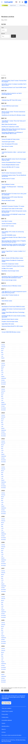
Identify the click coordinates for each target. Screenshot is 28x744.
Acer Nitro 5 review (7, 221)
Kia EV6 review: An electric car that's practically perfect (12, 94)
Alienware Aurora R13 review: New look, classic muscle (12, 197)
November (3, 382)
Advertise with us (5, 726)
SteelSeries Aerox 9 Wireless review (11, 285)
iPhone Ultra (22, 5)
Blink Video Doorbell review (9, 124)
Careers (3, 723)
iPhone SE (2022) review (8, 200)
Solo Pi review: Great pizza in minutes (12, 173)
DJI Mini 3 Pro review (7, 268)
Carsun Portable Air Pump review (10, 139)
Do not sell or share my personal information (11, 735)
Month (3, 33)
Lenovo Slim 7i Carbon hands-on (10, 295)
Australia (6, 690)
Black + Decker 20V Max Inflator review (12, 258)
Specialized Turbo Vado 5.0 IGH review (12, 208)
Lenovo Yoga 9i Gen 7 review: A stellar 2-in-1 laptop (14, 252)
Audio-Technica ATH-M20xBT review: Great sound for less (13, 215)
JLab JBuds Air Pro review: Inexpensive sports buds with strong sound (14, 292)
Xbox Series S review (7, 146)
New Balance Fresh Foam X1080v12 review (13, 306)
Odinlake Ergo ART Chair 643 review (11, 100)
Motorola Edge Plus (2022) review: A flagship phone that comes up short (14, 241)
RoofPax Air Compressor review (10, 126)
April (2, 350)
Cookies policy (5, 717)
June (2, 354)
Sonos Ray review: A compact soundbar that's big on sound (14, 84)
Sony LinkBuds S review (8, 184)
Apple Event (13, 5)
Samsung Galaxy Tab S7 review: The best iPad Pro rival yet (14, 81)
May (2, 352)
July (2, 356)
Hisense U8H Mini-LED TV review (10, 167)
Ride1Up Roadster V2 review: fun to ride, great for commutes (14, 194)
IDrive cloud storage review (9, 280)
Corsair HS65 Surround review (10, 106)
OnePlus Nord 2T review (8, 178)
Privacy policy (5, 714)
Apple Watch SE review (8, 324)
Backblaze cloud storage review (10, 270)
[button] (26, 2)
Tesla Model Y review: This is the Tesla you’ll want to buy (13, 121)
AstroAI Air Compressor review (10, 263)
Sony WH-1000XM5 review (9, 235)
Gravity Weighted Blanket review (10, 164)
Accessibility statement (7, 720)
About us (4, 729)
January (3, 344)
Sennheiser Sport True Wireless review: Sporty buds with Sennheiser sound (12, 277)
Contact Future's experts (7, 711)
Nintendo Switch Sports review (10, 319)
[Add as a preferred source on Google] (6, 702)
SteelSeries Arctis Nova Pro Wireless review (13, 115)
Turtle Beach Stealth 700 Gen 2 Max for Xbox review (14, 238)
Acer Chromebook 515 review (10, 144)
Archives (4, 732)
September (3, 378)
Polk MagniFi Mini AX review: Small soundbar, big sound (14, 316)
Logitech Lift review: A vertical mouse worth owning (13, 309)
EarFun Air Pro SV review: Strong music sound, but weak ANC (14, 211)
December (3, 383)
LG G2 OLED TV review (8, 226)
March (2, 348)
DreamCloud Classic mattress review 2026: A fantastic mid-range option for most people (14, 245)
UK (2, 690)
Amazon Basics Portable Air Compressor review (13, 261)
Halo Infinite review (7, 300)
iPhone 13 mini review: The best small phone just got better (13, 112)
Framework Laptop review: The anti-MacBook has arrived (14, 175)
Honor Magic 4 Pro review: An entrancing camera (13, 232)
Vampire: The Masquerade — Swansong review (12, 187)
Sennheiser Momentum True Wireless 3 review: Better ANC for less (12, 133)
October (3, 380)
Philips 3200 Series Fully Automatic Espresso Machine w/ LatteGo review (14, 129)
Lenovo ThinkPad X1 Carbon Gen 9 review (13, 266)
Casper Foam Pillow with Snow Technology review (13, 313)
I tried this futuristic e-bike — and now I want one (14, 152)
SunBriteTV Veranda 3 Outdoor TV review (13, 206)
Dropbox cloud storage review (10, 321)
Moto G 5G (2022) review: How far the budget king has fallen (14, 159)
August (2, 357)
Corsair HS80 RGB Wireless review (11, 332)
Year (2, 27)
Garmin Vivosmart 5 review (9, 223)
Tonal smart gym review (8, 141)
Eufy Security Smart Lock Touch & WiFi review (14, 87)
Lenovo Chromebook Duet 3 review (11, 162)
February (3, 346)
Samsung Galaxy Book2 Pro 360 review (12, 326)
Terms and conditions (6, 708)
